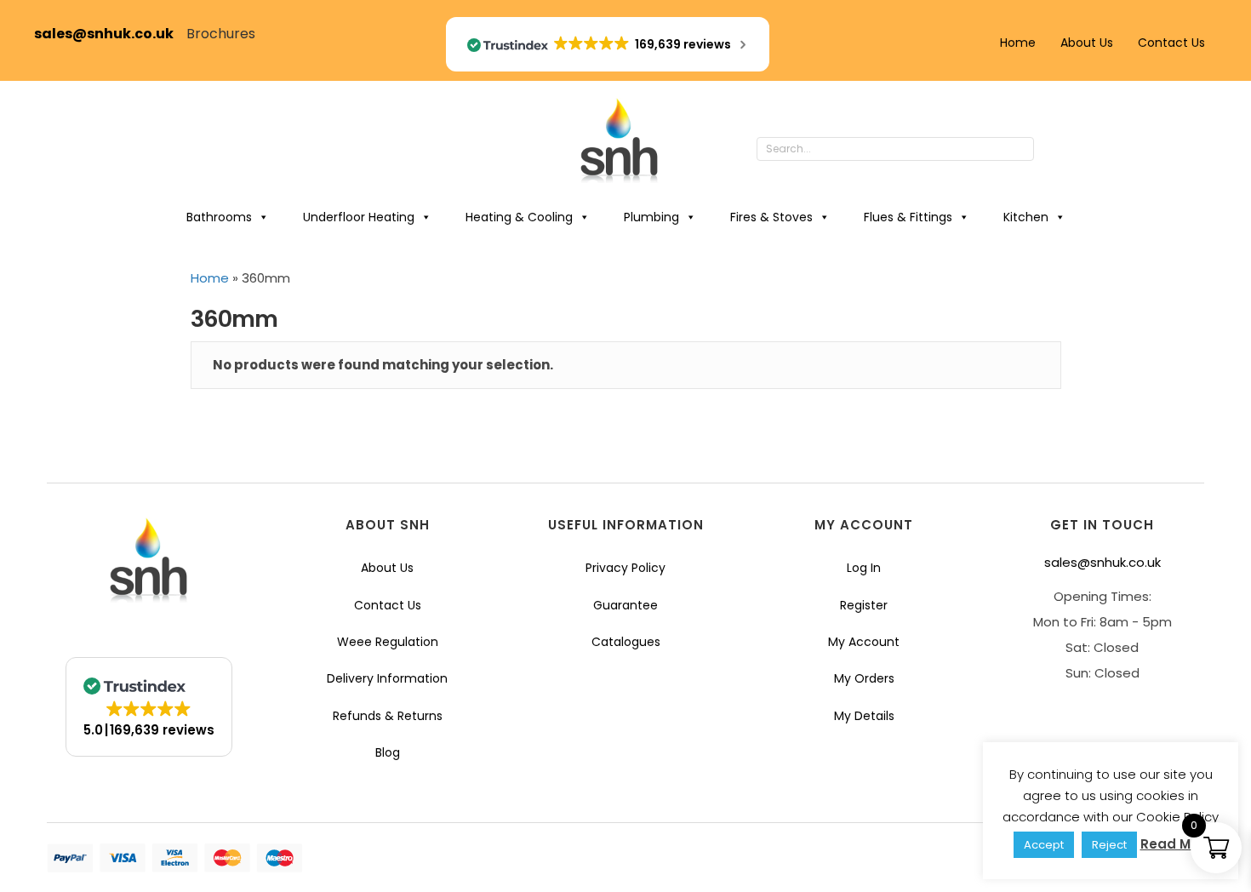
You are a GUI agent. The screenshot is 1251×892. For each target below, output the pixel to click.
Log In (864, 567)
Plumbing (651, 217)
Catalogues (625, 641)
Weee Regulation (387, 641)
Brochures (220, 33)
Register (864, 605)
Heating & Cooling (519, 217)
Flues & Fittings (908, 217)
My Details (864, 715)
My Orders (864, 678)
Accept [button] (1044, 845)
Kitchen (1025, 217)
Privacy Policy (625, 567)
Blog (387, 752)
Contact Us (1171, 43)
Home (1018, 43)
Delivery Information (387, 678)
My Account (864, 641)
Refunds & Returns (388, 715)
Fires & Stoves (771, 217)
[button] (1051, 150)
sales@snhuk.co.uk (110, 33)
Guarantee (625, 605)
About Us (1086, 43)
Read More (1176, 844)
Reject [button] (1109, 845)
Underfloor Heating (358, 217)
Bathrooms (219, 217)
